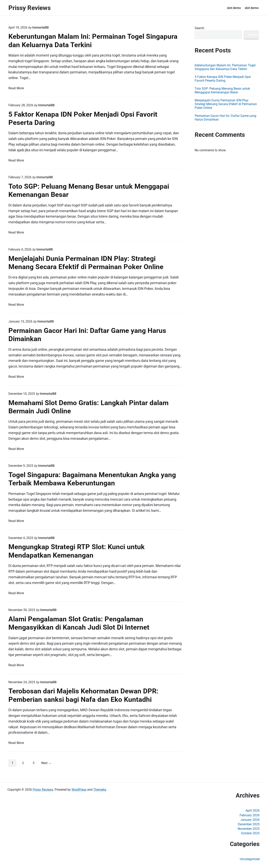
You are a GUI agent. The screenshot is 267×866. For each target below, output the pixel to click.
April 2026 (252, 810)
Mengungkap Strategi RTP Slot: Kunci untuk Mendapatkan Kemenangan (76, 551)
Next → (46, 763)
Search (199, 28)
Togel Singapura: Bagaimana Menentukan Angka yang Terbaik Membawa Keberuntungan (92, 479)
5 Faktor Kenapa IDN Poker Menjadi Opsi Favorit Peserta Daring (223, 78)
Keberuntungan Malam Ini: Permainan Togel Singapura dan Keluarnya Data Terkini (225, 67)
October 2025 (250, 833)
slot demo (234, 8)
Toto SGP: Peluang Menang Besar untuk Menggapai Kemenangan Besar (222, 90)
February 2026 (250, 815)
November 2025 (249, 829)
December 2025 (249, 824)
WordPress (79, 789)
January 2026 (250, 820)
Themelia (99, 789)
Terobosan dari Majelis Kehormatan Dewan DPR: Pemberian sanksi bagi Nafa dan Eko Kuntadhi (83, 695)
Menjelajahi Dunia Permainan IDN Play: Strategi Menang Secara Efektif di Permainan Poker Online (85, 262)
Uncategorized (250, 859)
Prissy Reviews (43, 789)
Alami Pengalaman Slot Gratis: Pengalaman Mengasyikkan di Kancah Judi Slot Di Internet (78, 623)
